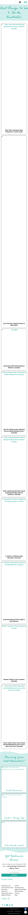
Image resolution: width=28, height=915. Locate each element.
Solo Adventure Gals (7, 887)
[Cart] (25, 2)
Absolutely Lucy (6, 885)
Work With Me (19, 891)
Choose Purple (17, 913)
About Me (4, 891)
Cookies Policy (18, 911)
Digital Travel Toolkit (20, 889)
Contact (17, 893)
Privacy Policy (10, 911)
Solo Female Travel (6, 893)
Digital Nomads (5, 895)
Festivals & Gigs (19, 887)
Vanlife (17, 885)
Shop (16, 895)
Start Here (4, 889)
